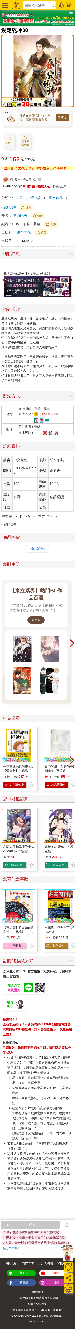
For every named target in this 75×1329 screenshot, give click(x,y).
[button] (4, 5)
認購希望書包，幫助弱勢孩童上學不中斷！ (37, 168)
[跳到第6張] (63, 295)
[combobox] (37, 5)
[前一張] (4, 280)
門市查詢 (28, 1263)
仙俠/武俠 (9, 208)
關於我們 (12, 1263)
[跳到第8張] (68, 295)
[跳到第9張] (71, 295)
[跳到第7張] (65, 295)
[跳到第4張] (57, 295)
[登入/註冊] (61, 5)
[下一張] (70, 280)
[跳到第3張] (54, 295)
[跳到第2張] (51, 295)
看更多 (62, 117)
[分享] (68, 1278)
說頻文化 (24, 233)
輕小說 (35, 198)
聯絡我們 (37, 1292)
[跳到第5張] (60, 295)
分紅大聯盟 (45, 1263)
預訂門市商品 (11, 1248)
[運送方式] (68, 1288)
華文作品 (56, 198)
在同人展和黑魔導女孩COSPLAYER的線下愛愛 (18, 851)
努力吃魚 (20, 216)
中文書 (17, 198)
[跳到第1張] (48, 295)
